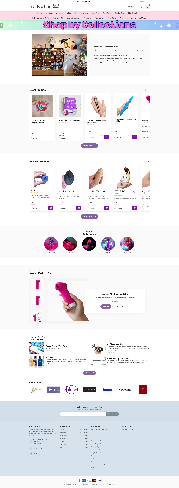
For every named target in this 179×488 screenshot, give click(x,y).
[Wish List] (141, 7)
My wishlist (125, 435)
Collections (111, 18)
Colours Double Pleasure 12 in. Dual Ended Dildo (125, 120)
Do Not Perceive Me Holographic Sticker (38, 121)
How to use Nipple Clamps (118, 359)
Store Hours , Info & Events (99, 429)
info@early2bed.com (39, 454)
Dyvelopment (111, 484)
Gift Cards (143, 18)
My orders (125, 432)
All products (125, 441)
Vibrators (59, 13)
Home (39, 13)
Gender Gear (119, 13)
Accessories (99, 18)
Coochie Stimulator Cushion (69, 192)
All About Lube (52, 358)
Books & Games (73, 18)
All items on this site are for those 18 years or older (104, 469)
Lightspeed (92, 484)
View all (88, 373)
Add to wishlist (120, 306)
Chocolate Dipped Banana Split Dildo (125, 192)
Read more (49, 350)
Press (92, 456)
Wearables (87, 18)
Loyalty (133, 18)
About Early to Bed (96, 444)
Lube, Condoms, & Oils (40, 18)
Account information (128, 429)
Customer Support (96, 438)
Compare (35, 138)
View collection (88, 146)
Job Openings (95, 459)
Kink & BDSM (133, 13)
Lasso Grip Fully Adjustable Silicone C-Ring (96, 121)
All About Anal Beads (116, 344)
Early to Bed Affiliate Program (100, 453)
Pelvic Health (58, 18)
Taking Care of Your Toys (56, 346)
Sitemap (93, 462)
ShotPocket (35, 191)
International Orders (97, 450)
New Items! (49, 13)
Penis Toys (107, 13)
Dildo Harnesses (81, 13)
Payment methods (96, 435)
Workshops (124, 18)
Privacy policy (95, 447)
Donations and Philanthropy (99, 441)
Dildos (69, 13)
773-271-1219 (37, 448)
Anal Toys (95, 13)
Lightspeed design (101, 484)
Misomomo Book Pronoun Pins (69, 120)
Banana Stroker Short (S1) (96, 192)
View (104, 306)
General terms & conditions (99, 465)
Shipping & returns (96, 432)
